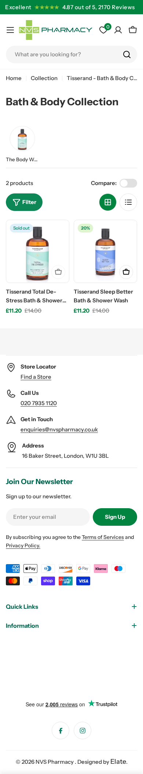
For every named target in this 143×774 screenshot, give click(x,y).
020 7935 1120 (39, 403)
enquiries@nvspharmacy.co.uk (59, 429)
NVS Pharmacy (55, 761)
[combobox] (71, 54)
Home (14, 78)
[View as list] (128, 202)
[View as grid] (108, 202)
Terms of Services (103, 537)
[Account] (118, 30)
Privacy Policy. (23, 545)
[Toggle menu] (10, 30)
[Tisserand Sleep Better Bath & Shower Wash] (105, 251)
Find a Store (36, 376)
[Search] (126, 54)
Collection (44, 78)
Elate (118, 762)
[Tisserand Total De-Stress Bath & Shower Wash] (37, 251)
